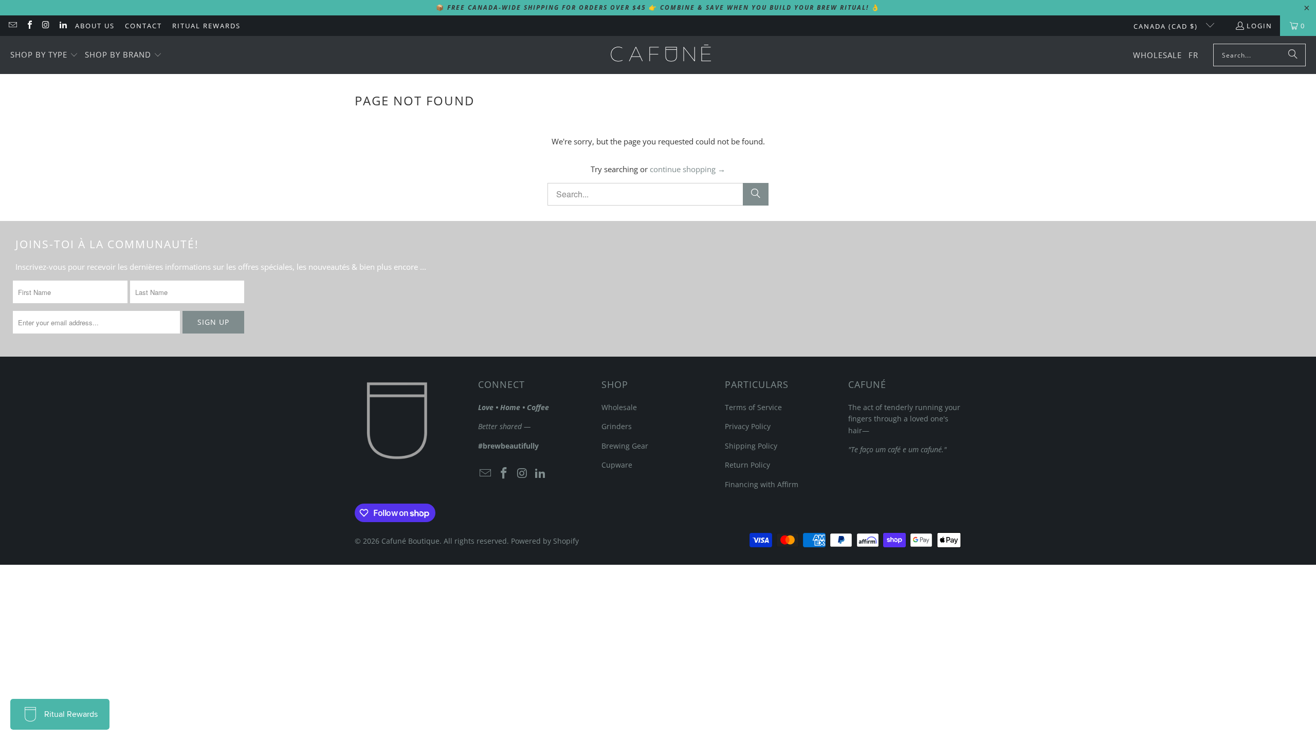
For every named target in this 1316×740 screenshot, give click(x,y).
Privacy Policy (748, 426)
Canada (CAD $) (1167, 26)
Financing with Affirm (761, 484)
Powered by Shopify (545, 541)
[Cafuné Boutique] (661, 55)
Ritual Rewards (206, 25)
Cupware (616, 465)
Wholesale (619, 407)
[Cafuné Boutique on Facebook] (28, 25)
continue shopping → (687, 169)
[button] (44, 55)
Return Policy (747, 465)
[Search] (1293, 55)
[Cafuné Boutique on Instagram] (45, 25)
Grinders (616, 426)
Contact (143, 25)
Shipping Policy (751, 446)
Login (1259, 25)
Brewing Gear (624, 446)
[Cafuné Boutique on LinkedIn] (62, 25)
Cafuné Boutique (410, 541)
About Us (95, 25)
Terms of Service (753, 407)
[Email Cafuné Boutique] (12, 25)
